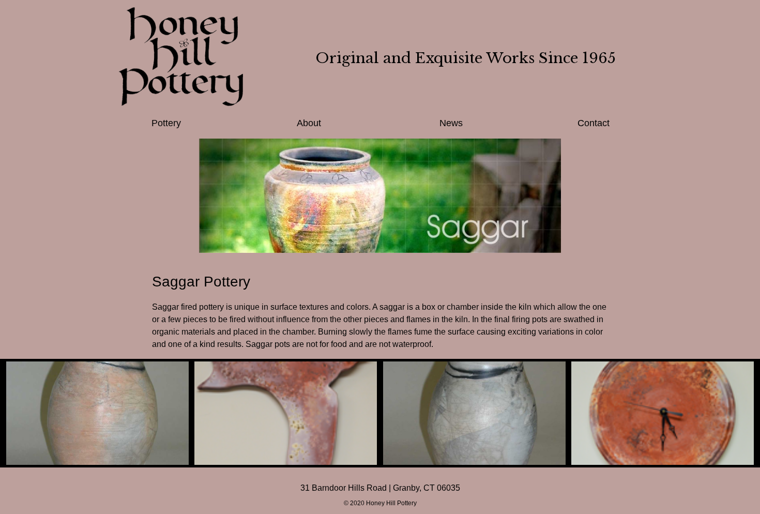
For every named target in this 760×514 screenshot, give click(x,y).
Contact (593, 123)
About (309, 123)
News (451, 123)
